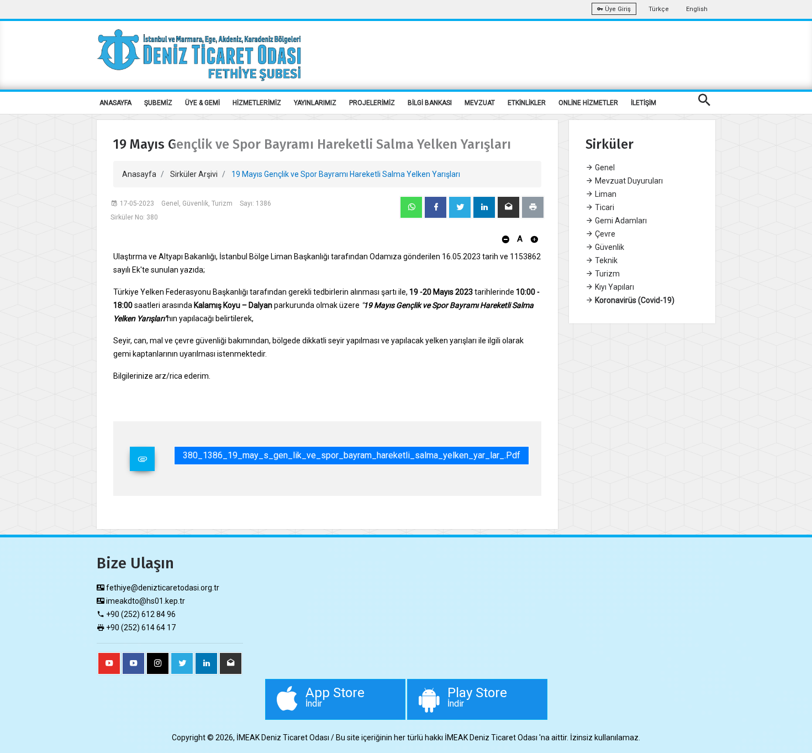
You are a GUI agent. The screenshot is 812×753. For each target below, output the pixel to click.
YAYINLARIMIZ (315, 103)
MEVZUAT (480, 103)
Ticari (603, 207)
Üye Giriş (617, 9)
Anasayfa (139, 174)
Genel (604, 167)
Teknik (605, 260)
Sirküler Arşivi (194, 174)
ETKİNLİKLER (527, 103)
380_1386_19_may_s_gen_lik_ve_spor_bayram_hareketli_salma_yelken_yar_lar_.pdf (351, 455)
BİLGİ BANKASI (430, 103)
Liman (604, 194)
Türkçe (658, 9)
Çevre (604, 233)
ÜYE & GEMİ (202, 103)
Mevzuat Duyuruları (628, 180)
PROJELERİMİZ (372, 103)
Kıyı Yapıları (613, 287)
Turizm (606, 273)
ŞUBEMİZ (158, 103)
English (697, 9)
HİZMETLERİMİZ (257, 103)
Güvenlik (608, 247)
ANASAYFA (115, 103)
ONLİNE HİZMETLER (588, 103)
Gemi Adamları (620, 220)
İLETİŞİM (643, 103)
